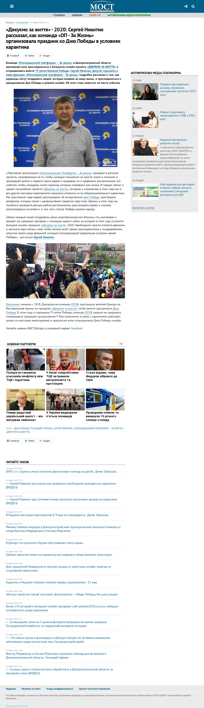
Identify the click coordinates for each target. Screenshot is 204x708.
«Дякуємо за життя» (55, 189)
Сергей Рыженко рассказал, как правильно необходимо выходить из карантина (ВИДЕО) (61, 485)
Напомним (12, 304)
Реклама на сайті (31, 688)
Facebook (76, 328)
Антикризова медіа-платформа (129, 15)
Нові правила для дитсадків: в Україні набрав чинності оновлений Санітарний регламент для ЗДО (177, 189)
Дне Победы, (92, 197)
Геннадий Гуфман (41, 428)
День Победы (21, 428)
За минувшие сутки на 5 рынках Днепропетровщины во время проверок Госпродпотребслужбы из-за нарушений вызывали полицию (56, 624)
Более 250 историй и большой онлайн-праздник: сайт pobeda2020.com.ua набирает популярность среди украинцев (62, 608)
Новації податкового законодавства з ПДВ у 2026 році (177, 115)
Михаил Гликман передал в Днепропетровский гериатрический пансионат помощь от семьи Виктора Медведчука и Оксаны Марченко (63, 529)
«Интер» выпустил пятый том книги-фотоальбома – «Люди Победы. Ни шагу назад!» (62, 594)
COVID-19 (95, 15)
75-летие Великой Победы (52, 71)
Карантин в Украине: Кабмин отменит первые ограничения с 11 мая (51, 582)
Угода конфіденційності (59, 688)
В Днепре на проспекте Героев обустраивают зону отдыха (44, 543)
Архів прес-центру (143, 208)
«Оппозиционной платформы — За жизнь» (45, 63)
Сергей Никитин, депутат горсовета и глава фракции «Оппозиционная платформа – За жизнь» (62, 73)
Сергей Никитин (62, 428)
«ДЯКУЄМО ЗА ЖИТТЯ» (101, 67)
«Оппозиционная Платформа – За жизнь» (65, 173)
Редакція (11, 688)
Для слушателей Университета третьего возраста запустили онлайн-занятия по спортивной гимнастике (58, 569)
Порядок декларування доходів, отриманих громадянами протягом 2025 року (178, 89)
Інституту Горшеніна (98, 688)
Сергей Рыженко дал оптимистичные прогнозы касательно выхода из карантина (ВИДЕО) (61, 501)
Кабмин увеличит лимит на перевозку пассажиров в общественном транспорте (59, 555)
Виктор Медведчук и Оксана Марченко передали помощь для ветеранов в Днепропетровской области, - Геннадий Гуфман (56, 656)
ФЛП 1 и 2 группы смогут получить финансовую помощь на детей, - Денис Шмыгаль (61, 471)
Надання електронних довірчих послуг (173, 141)
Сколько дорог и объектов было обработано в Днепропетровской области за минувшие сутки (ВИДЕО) (59, 671)
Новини (77, 15)
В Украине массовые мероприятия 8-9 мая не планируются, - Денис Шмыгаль (57, 515)
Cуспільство (22, 22)
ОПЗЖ (75, 304)
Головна (59, 15)
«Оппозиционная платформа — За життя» (98, 428)
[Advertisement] (157, 43)
